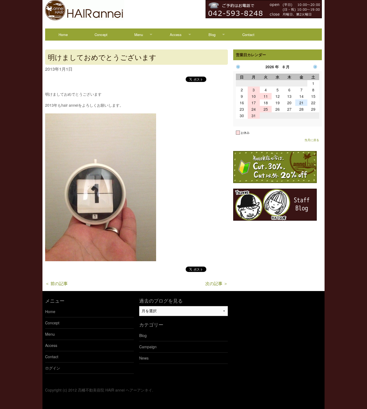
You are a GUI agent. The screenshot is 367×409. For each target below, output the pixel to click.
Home (63, 34)
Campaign (148, 346)
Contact (248, 34)
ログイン (52, 368)
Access (176, 34)
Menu (138, 34)
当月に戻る (311, 140)
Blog (211, 34)
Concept (101, 34)
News (144, 358)
